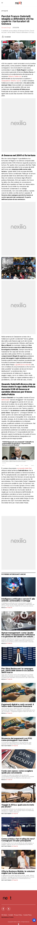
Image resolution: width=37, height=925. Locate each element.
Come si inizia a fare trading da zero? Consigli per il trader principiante (18, 840)
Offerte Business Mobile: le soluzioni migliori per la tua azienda (18, 872)
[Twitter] (7, 907)
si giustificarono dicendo (22, 365)
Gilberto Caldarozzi (14, 76)
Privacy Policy (18, 915)
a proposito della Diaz (24, 468)
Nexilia (3, 607)
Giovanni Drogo (6, 27)
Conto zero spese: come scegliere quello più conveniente (17, 772)
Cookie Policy (27, 915)
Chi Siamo (4, 915)
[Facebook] (2, 907)
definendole (5, 400)
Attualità (4, 11)
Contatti (10, 915)
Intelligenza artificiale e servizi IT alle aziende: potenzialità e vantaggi (18, 600)
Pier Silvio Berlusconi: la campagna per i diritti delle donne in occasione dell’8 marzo (17, 670)
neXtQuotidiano (6, 745)
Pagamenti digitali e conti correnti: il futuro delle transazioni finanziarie (17, 705)
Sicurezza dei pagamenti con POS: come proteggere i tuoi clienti (16, 739)
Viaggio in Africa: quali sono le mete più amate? (17, 806)
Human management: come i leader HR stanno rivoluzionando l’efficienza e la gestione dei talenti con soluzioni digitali (18, 635)
